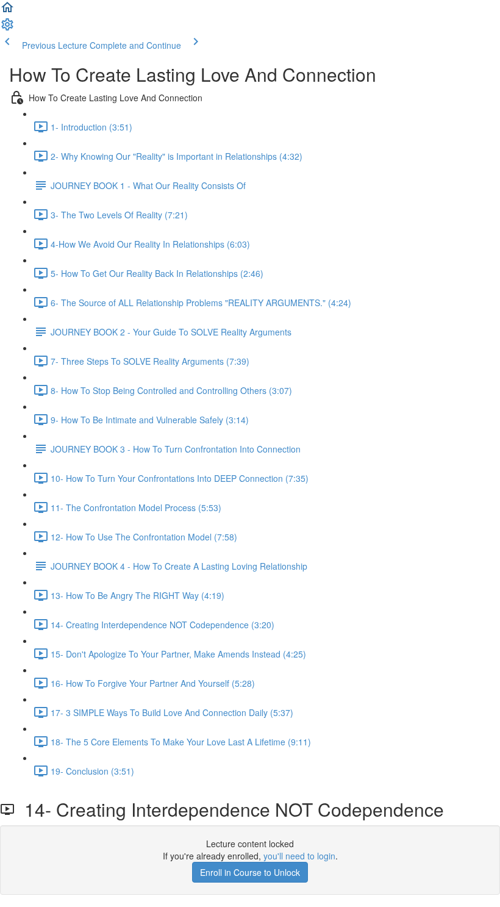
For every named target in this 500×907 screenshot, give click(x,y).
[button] (7, 11)
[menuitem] (7, 28)
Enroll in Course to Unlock (250, 872)
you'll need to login (299, 856)
